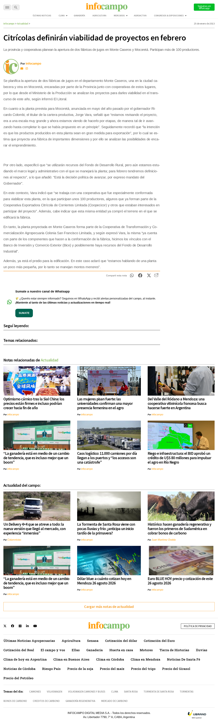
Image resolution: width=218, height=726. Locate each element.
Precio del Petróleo (18, 678)
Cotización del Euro (159, 640)
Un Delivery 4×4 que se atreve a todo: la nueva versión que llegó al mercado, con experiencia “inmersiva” (34, 528)
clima (114, 691)
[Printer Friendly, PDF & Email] (156, 276)
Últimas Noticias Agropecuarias (29, 640)
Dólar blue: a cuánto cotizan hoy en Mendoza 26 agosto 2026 (104, 580)
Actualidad (22, 23)
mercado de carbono (114, 701)
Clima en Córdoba (110, 659)
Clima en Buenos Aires (71, 659)
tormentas (186, 691)
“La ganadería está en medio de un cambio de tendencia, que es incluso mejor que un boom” (36, 458)
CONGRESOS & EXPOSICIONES (169, 15)
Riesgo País (51, 669)
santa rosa (131, 691)
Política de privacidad (198, 626)
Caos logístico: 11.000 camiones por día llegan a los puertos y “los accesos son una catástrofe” (107, 458)
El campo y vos (53, 650)
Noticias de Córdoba (19, 669)
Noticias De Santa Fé (183, 659)
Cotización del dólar (121, 640)
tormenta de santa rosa (159, 691)
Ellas (76, 650)
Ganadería (79, 15)
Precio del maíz (112, 669)
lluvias (201, 650)
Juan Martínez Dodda (164, 539)
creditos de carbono (46, 701)
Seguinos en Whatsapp (204, 7)
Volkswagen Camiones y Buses (86, 691)
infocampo (13, 414)
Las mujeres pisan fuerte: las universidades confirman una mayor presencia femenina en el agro (105, 403)
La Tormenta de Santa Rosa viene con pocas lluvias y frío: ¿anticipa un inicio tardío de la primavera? (106, 528)
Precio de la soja (80, 669)
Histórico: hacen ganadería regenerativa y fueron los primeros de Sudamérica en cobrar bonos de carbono (179, 528)
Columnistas (14, 539)
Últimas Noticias (42, 15)
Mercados (119, 15)
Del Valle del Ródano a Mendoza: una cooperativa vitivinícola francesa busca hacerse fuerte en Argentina (177, 403)
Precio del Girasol (176, 669)
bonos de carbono (15, 701)
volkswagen (54, 691)
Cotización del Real (18, 650)
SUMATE (24, 313)
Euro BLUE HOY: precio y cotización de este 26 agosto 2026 (180, 580)
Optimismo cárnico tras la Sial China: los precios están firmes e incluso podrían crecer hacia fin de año (33, 403)
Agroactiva (140, 15)
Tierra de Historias (174, 650)
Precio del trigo (143, 669)
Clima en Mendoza (145, 659)
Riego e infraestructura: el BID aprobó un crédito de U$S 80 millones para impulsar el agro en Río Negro (179, 458)
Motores (146, 650)
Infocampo (8, 23)
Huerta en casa (121, 650)
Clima (62, 15)
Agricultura (99, 15)
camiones (35, 691)
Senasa (92, 640)
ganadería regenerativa (80, 701)
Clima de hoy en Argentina (25, 659)
